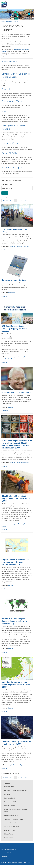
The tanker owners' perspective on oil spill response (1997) (16, 742)
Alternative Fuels (9, 61)
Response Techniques (11, 167)
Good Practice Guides (8, 359)
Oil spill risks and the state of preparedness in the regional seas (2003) (15, 498)
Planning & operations (17, 247)
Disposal (5, 89)
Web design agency (16, 862)
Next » (25, 201)
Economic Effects (9, 143)
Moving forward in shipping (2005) (16, 392)
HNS (3, 111)
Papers (26, 247)
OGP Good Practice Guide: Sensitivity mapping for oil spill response (14, 328)
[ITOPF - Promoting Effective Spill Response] (4, 4)
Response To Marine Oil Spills (13, 280)
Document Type (6, 184)
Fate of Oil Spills (9, 153)
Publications (12, 293)
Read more (4, 250)
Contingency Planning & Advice (20, 357)
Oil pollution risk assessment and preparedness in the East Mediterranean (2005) (15, 562)
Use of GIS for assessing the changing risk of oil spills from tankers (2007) (14, 621)
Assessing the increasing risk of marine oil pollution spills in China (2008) (15, 684)
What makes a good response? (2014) (14, 230)
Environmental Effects (11, 101)
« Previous (5, 201)
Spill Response (14, 765)
